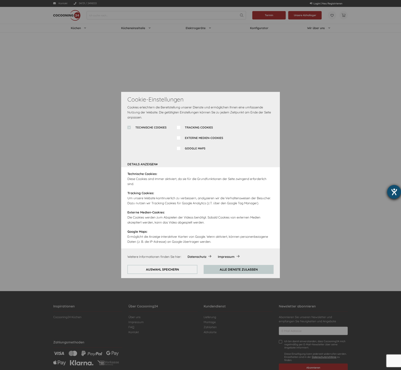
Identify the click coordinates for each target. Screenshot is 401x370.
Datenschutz (197, 257)
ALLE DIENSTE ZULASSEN (239, 269)
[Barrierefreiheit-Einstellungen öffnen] (394, 192)
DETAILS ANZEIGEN (141, 164)
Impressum (226, 257)
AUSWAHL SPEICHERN (162, 269)
